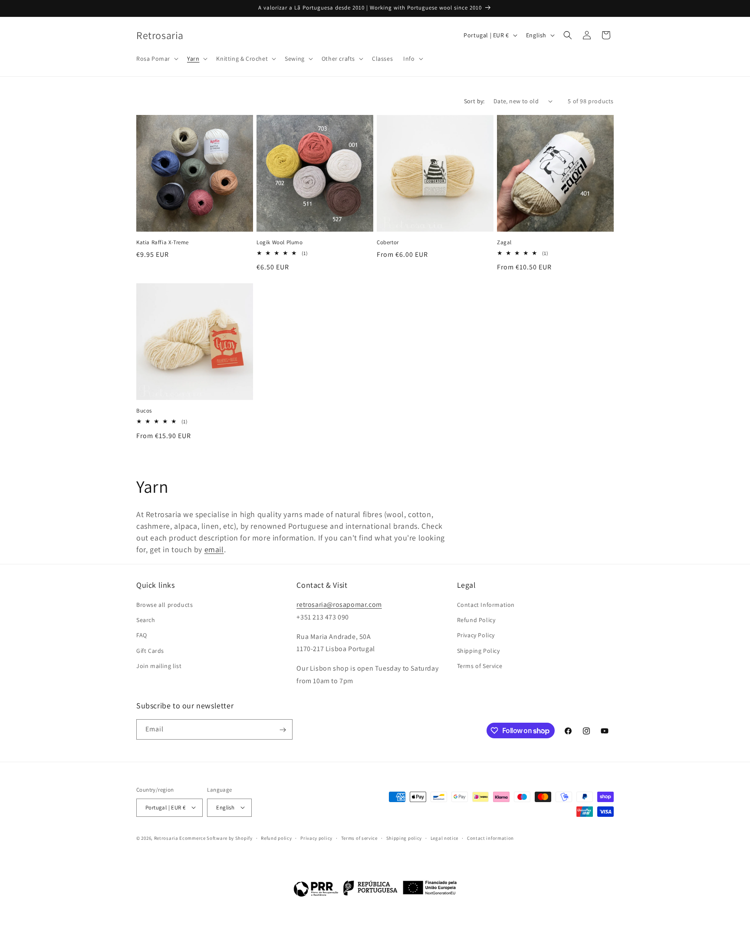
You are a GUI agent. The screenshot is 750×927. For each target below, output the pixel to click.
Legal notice (444, 838)
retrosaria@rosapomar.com (339, 604)
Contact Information (486, 605)
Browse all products (164, 605)
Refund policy (276, 838)
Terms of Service (480, 666)
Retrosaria (166, 838)
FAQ (141, 635)
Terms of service (359, 838)
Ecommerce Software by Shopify (215, 838)
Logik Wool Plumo (280, 242)
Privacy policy (316, 838)
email (214, 549)
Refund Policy (476, 620)
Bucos (144, 410)
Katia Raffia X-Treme (162, 242)
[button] (156, 58)
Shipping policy (404, 838)
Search (145, 620)
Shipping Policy (478, 651)
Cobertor (388, 242)
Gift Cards (150, 651)
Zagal (504, 242)
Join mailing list (158, 666)
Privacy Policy (476, 635)
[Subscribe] (282, 730)
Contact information (490, 838)
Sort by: (474, 101)
